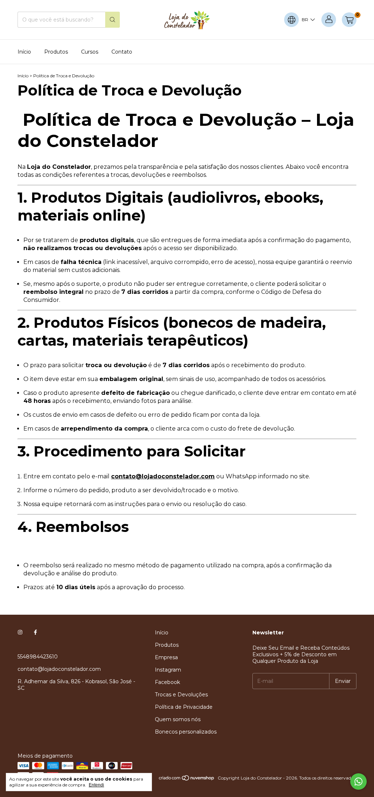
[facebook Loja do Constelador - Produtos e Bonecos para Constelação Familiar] (35, 632)
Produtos (56, 51)
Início (24, 51)
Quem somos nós (178, 719)
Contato (121, 51)
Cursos (89, 51)
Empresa (166, 657)
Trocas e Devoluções (181, 694)
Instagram (168, 669)
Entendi (96, 785)
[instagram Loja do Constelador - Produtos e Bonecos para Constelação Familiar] (20, 632)
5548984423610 (38, 656)
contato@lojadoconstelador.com (59, 669)
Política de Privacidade (184, 707)
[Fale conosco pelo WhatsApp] (358, 781)
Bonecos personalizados (186, 731)
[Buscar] (112, 20)
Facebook (167, 682)
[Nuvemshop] (187, 779)
